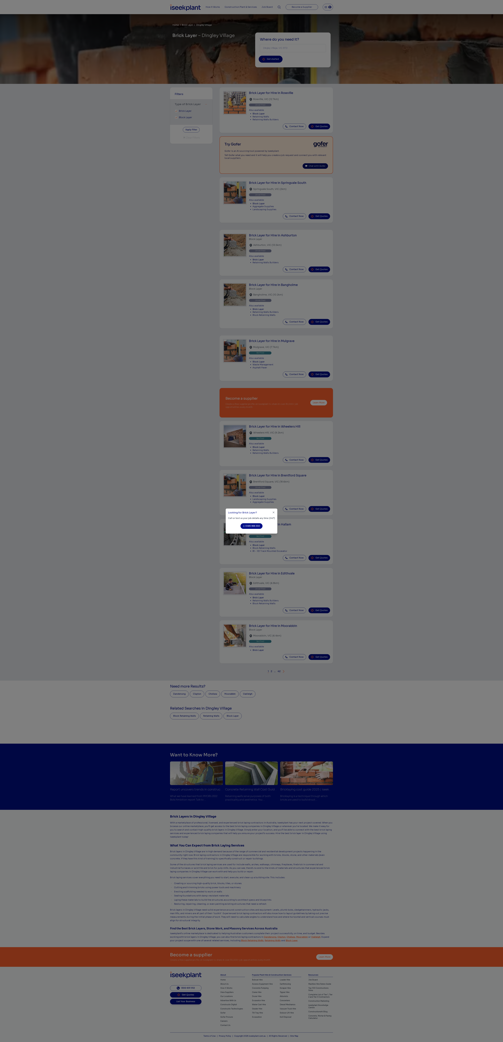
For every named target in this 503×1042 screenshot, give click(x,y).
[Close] (273, 512)
